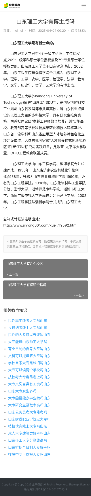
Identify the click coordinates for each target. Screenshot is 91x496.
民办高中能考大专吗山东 (27, 320)
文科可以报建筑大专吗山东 (29, 356)
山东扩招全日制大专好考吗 (29, 447)
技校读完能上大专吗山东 (27, 426)
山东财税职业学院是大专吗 (29, 419)
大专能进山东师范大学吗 (27, 341)
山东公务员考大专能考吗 (27, 412)
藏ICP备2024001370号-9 (51, 489)
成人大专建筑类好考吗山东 (29, 433)
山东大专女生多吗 (22, 391)
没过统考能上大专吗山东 (27, 327)
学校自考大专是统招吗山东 (29, 363)
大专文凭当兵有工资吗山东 (29, 384)
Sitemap (73, 484)
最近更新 (29, 489)
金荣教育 (37, 484)
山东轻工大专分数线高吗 (27, 440)
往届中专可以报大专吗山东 (29, 454)
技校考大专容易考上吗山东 (29, 377)
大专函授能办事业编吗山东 (29, 398)
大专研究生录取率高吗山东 (29, 405)
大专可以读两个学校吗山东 (29, 370)
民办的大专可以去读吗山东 (29, 334)
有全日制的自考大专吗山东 (29, 349)
